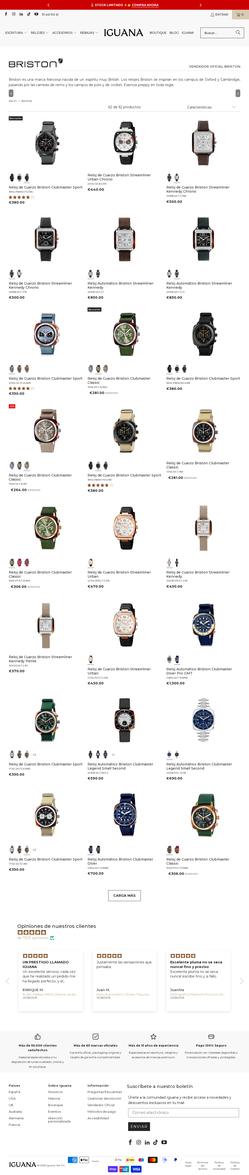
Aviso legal (188, 1164)
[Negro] (12, 177)
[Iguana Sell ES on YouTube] (36, 14)
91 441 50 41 (50, 14)
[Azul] (12, 369)
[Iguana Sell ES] (123, 33)
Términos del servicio (202, 1165)
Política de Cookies (235, 1165)
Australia (15, 1111)
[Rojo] (177, 849)
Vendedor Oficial (101, 1105)
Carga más (124, 895)
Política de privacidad (219, 1165)
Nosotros (55, 1092)
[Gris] (27, 369)
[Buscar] (238, 32)
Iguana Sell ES (55, 1165)
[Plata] (98, 754)
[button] (16, 33)
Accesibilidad (98, 1118)
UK (11, 1105)
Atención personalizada (59, 1119)
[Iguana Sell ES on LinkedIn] (21, 14)
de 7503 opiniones (32, 938)
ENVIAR (139, 1126)
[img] (127, 932)
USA (12, 1098)
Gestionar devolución (104, 1098)
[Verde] (19, 369)
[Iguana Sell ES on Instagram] (13, 14)
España (14, 1092)
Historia (54, 1098)
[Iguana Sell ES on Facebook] (6, 14)
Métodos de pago (102, 1111)
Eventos (54, 1111)
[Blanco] (177, 177)
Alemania (16, 1118)
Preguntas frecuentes (105, 1092)
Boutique (55, 1105)
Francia (14, 1125)
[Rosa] (19, 562)
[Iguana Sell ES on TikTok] (29, 14)
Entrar (221, 14)
